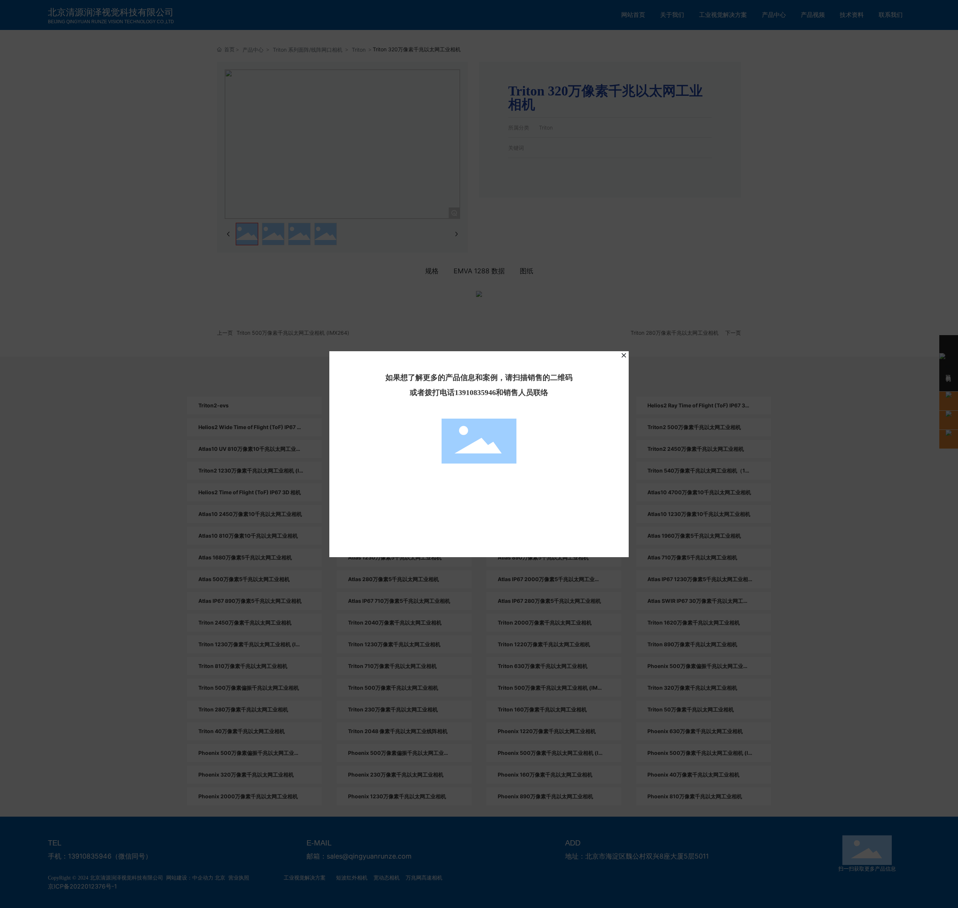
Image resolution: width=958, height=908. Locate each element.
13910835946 (475, 392)
